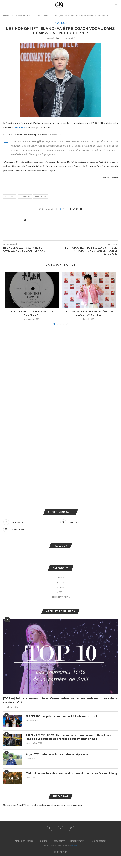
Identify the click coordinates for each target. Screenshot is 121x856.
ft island (9, 196)
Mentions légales (24, 840)
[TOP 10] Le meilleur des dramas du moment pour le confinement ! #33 (71, 773)
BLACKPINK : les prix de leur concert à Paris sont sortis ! (61, 716)
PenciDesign (74, 845)
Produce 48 (40, 196)
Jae (57, 37)
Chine (60, 587)
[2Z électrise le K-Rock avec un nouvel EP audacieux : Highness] (32, 290)
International (60, 596)
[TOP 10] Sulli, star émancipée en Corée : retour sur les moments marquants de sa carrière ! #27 (60, 700)
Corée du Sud (23, 16)
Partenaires (59, 840)
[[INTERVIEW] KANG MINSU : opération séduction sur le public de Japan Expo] (89, 290)
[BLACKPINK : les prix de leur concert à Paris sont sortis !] (12, 721)
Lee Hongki (25, 196)
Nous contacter (97, 840)
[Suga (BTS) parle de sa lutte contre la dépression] (12, 759)
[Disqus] (60, 369)
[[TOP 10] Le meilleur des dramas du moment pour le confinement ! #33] (12, 778)
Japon (60, 582)
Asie (59, 592)
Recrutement (77, 840)
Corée (60, 577)
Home (6, 16)
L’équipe (43, 840)
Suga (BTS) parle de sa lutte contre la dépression (57, 754)
